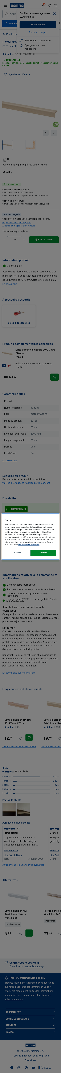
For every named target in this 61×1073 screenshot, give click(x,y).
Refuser (17, 553)
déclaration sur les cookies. (28, 545)
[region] (30, 536)
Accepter (43, 553)
